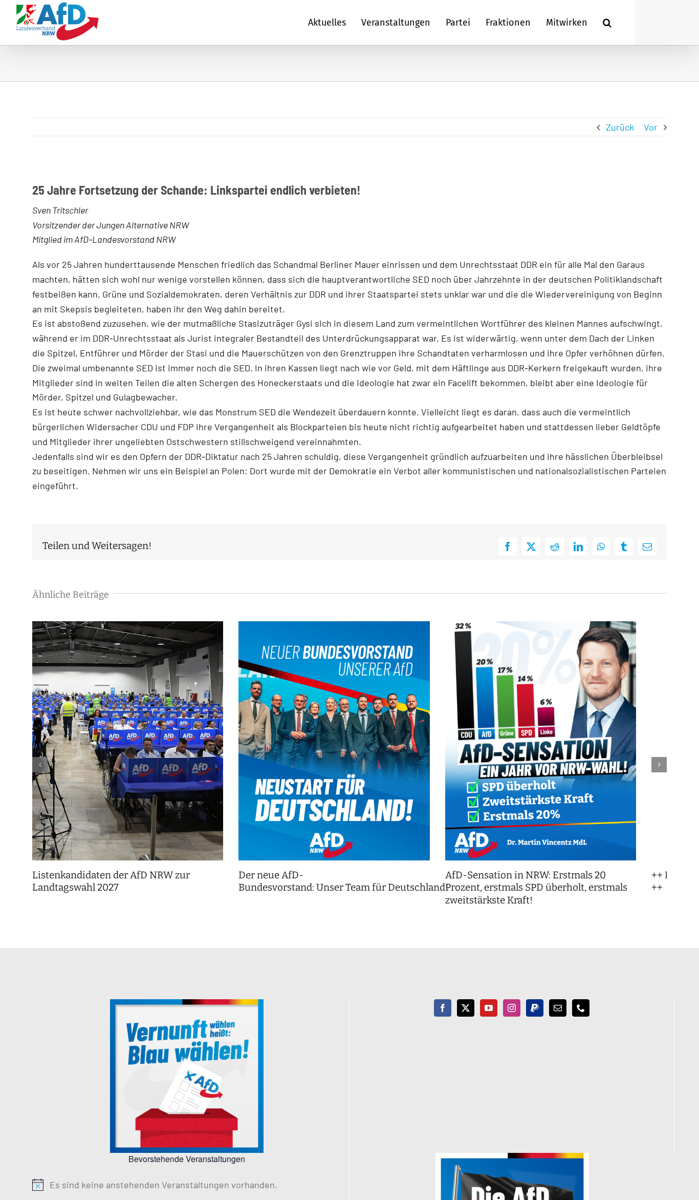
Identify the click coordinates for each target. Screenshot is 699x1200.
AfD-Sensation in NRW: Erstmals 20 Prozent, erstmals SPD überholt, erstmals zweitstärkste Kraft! (565, 900)
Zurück (620, 127)
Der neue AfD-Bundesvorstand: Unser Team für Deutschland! (355, 894)
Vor (651, 127)
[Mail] (557, 1020)
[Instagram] (511, 1020)
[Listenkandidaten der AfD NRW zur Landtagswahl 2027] (132, 627)
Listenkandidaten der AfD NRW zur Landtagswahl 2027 (111, 894)
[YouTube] (488, 1020)
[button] (607, 22)
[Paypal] (534, 1020)
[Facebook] (442, 1020)
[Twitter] (465, 1020)
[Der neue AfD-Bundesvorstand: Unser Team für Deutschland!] (349, 627)
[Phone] (580, 1020)
